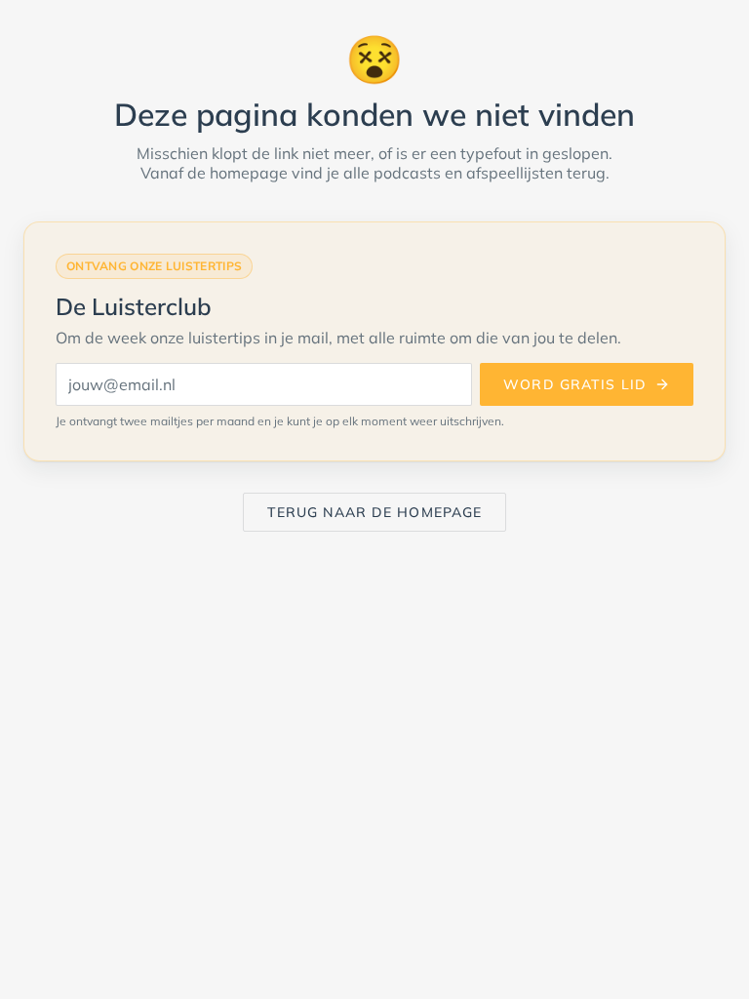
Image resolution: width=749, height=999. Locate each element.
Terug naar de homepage (375, 512)
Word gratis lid (575, 384)
